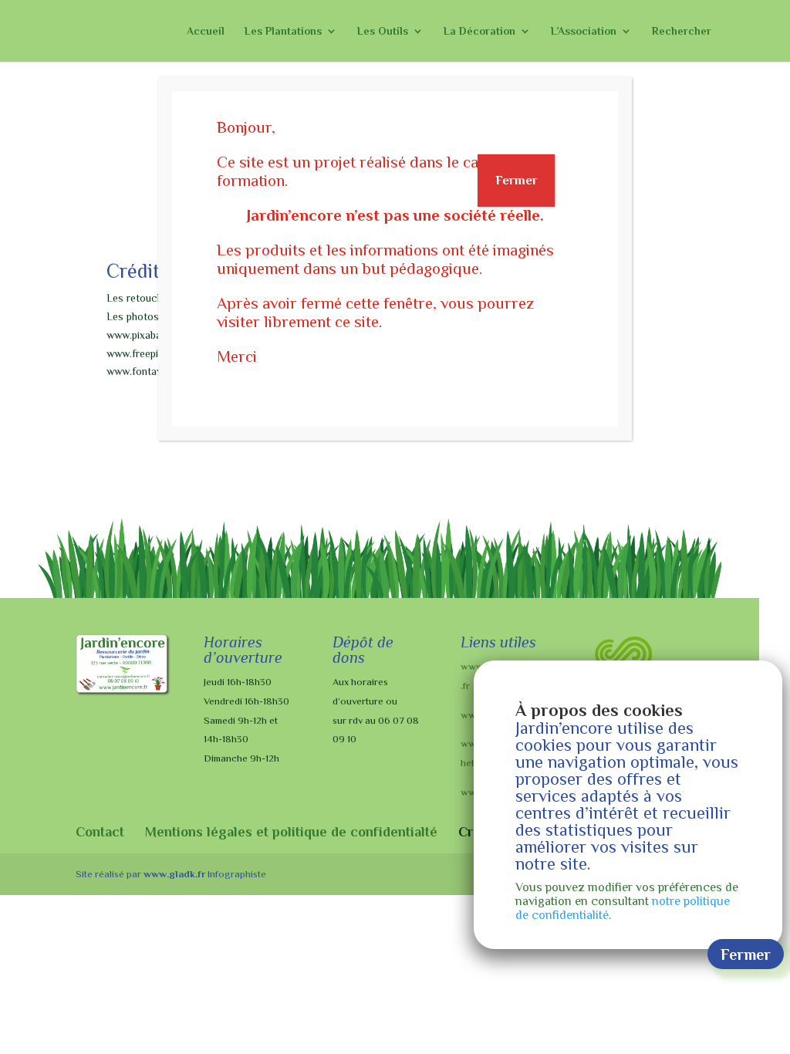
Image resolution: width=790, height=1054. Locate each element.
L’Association (583, 31)
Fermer (516, 180)
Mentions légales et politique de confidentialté (291, 831)
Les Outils (382, 31)
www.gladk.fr (174, 874)
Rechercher (681, 31)
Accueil (206, 31)
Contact (100, 831)
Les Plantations (283, 31)
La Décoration (479, 31)
